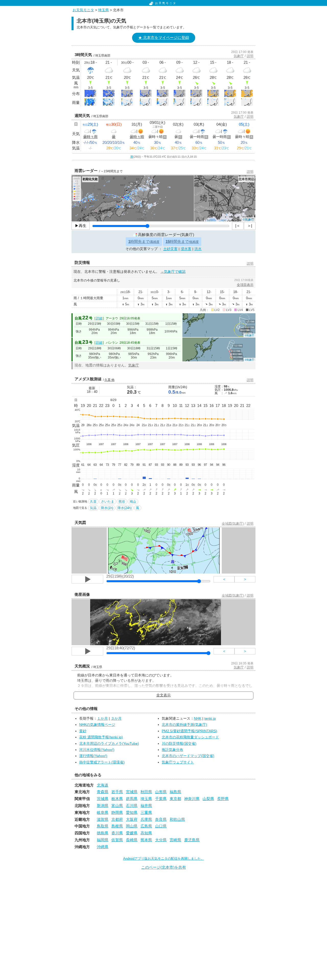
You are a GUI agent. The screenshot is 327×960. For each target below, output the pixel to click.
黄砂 (82, 731)
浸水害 (186, 249)
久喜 (93, 501)
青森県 (102, 792)
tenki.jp (210, 718)
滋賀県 (102, 819)
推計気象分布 (172, 750)
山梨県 (208, 798)
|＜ (237, 225)
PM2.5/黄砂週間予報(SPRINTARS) (189, 731)
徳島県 (102, 833)
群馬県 (131, 798)
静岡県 (117, 812)
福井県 (146, 805)
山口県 (161, 826)
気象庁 (239, 56)
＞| (249, 225)
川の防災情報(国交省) (179, 744)
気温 (93, 508)
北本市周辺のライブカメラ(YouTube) (109, 744)
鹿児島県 (192, 840)
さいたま (107, 501)
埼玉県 (103, 10)
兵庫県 (146, 819)
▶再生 (80, 225)
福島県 (175, 792)
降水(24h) (125, 508)
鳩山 (133, 501)
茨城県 (102, 798)
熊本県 (146, 840)
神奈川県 (192, 798)
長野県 (223, 798)
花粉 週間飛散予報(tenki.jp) (101, 737)
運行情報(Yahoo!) (93, 756)
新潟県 (102, 805)
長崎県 (131, 840)
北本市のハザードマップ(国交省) (188, 756)
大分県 (161, 840)
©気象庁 (248, 219)
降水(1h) (107, 508)
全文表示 (163, 695)
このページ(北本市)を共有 (163, 867)
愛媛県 (131, 833)
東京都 (175, 798)
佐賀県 (117, 840)
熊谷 (122, 501)
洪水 (198, 249)
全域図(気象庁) (233, 523)
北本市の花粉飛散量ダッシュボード (190, 737)
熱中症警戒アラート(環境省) (102, 762)
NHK (197, 718)
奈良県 (161, 819)
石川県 (131, 805)
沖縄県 (102, 847)
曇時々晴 (137, 137)
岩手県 (117, 792)
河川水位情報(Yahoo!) (96, 750)
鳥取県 (102, 826)
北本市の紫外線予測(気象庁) (184, 725)
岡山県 (131, 826)
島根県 (117, 826)
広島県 (146, 826)
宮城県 (131, 792)
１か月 (102, 718)
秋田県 (146, 792)
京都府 (117, 819)
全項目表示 (245, 285)
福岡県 (102, 840)
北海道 (102, 785)
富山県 (117, 805)
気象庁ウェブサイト (178, 762)
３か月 (116, 718)
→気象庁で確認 (172, 272)
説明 (250, 56)
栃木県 (117, 798)
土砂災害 (170, 249)
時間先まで (143, 241)
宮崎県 (175, 840)
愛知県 (131, 812)
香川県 (117, 833)
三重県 (146, 812)
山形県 (161, 792)
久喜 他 (109, 380)
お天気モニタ (166, 3)
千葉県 (161, 798)
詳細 (99, 318)
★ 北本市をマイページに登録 (163, 37)
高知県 (146, 833)
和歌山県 (177, 819)
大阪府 (131, 819)
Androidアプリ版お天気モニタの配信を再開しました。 (163, 858)
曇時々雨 (90, 137)
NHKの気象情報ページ (97, 725)
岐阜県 (102, 812)
